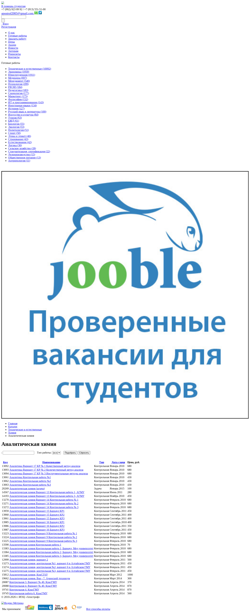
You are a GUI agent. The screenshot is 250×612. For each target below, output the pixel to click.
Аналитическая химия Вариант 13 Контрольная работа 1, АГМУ (46, 492)
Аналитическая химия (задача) (27, 488)
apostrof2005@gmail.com (17, 13)
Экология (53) (16, 126)
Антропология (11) (19, 160)
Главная (12, 423)
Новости (13, 47)
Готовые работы (17, 35)
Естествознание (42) (20, 142)
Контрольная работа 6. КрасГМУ (28, 593)
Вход (6, 23)
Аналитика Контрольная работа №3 (30, 484)
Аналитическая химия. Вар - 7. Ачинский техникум (39, 578)
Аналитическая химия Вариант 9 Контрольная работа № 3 (43, 540)
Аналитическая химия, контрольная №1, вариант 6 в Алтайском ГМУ (49, 563)
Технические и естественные (25, 429)
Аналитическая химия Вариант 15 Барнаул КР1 (36, 511)
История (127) (16, 108)
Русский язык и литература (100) (27, 111)
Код (5, 462)
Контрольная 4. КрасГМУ (24, 589)
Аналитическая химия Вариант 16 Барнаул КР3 (36, 529)
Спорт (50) (14, 133)
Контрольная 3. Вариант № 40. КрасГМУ (33, 582)
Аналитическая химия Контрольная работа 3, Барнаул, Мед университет (51, 555)
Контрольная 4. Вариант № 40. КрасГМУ (33, 585)
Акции (12, 44)
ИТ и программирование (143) (26, 102)
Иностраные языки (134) (22, 105)
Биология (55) (16, 123)
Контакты (14, 57)
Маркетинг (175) (18, 96)
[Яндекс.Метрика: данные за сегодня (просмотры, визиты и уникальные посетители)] (12, 603)
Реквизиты (14, 54)
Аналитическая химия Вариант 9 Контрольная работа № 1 (43, 533)
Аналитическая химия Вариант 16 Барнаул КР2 (36, 525)
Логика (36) (15, 145)
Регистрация (8, 26)
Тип (101, 462)
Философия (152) (18, 99)
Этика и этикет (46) (19, 136)
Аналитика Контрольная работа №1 (30, 477)
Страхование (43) (18, 139)
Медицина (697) (17, 77)
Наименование (51, 462)
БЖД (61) (13, 120)
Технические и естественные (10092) (29, 68)
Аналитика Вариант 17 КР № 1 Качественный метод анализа (44, 466)
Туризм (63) (15, 117)
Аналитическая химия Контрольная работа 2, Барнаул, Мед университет (51, 552)
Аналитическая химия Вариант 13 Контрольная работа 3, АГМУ (46, 496)
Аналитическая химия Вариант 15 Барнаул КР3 (36, 518)
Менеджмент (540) (19, 81)
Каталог (13, 426)
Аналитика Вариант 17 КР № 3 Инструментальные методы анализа (48, 473)
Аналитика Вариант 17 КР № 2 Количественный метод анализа (46, 469)
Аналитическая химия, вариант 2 (28, 559)
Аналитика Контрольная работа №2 (30, 481)
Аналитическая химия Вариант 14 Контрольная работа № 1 (43, 499)
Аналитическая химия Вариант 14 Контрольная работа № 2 (43, 503)
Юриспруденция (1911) (21, 74)
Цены (11, 41)
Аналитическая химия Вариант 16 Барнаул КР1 (36, 522)
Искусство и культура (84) (23, 114)
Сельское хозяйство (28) (22, 148)
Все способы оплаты (98, 609)
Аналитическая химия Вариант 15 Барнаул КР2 (36, 514)
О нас (11, 32)
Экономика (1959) (18, 71)
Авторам (13, 51)
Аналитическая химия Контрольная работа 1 (35, 544)
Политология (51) (18, 130)
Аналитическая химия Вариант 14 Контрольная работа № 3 (43, 507)
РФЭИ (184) (15, 87)
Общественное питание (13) (24, 157)
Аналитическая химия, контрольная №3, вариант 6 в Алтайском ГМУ (49, 570)
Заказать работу (17, 38)
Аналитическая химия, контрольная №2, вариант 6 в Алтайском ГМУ (49, 567)
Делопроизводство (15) (21, 154)
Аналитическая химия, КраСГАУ (28, 574)
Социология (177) (18, 93)
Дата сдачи (118, 462)
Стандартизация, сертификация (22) (29, 151)
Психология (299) (18, 84)
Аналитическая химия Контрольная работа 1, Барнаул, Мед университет (51, 548)
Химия (12, 432)
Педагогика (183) (18, 90)
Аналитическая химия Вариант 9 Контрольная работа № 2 (43, 537)
